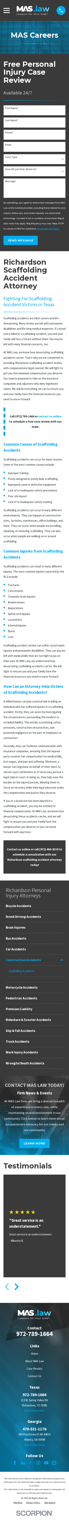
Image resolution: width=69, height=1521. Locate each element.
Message (10, 181)
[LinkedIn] (23, 1463)
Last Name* (11, 120)
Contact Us (34, 1376)
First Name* (12, 108)
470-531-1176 (34, 1429)
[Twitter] (31, 1463)
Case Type (11, 157)
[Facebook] (15, 1463)
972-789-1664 (34, 1334)
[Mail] (54, 1463)
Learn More (34, 1143)
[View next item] (16, 1286)
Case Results (34, 1368)
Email (8, 144)
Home (34, 1353)
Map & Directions (34, 1410)
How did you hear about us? (21, 169)
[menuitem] (34, 906)
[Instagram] (38, 1463)
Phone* (9, 132)
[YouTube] (46, 1463)
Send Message (21, 240)
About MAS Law (34, 1361)
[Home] (33, 10)
